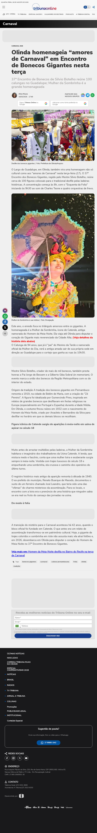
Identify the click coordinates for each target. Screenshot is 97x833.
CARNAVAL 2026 (17, 46)
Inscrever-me (53, 636)
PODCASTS (70, 14)
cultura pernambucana (60, 562)
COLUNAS (11, 701)
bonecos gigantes (29, 562)
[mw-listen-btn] (5, 310)
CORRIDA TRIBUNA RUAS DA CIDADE (19, 663)
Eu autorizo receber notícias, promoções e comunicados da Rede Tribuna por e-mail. (38, 629)
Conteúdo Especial (15, 721)
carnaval (43, 562)
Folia (75, 562)
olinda (84, 562)
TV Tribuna (22, 14)
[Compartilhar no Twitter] (5, 327)
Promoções (12, 707)
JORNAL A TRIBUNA (16, 696)
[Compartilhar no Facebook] (5, 322)
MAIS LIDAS (12, 658)
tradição (17, 566)
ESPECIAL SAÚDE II (35, 14)
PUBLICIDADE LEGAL (16, 711)
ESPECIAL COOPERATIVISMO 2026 (18, 669)
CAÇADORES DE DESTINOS (53, 14)
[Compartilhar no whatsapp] (5, 316)
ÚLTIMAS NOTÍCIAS (15, 654)
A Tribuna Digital (83, 14)
